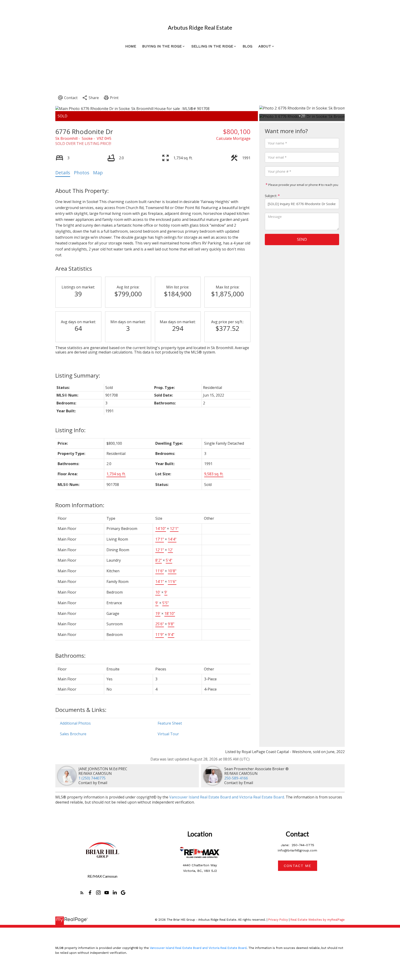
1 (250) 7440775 (92, 778)
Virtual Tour (168, 733)
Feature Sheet (170, 723)
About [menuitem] (264, 46)
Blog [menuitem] (247, 46)
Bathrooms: (70, 655)
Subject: (271, 196)
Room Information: (79, 505)
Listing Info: (70, 430)
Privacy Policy (278, 919)
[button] (82, 892)
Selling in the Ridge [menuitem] (212, 46)
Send (302, 239)
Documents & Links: (80, 709)
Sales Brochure (73, 733)
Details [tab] (62, 172)
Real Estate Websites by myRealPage (318, 919)
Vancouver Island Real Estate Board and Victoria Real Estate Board (226, 797)
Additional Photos (75, 723)
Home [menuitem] (130, 46)
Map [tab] (98, 172)
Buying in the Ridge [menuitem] (162, 46)
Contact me (297, 866)
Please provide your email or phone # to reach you (303, 185)
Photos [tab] (81, 172)
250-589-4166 (236, 778)
